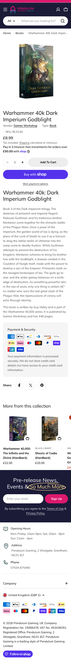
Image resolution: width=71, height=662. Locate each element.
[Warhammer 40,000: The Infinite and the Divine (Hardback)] (18, 428)
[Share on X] (30, 385)
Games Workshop (25, 125)
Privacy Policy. (35, 513)
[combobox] (35, 21)
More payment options (35, 183)
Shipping (24, 142)
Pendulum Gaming (26, 623)
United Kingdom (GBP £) (24, 595)
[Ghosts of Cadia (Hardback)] (50, 428)
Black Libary (43, 448)
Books (20, 33)
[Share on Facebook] (19, 385)
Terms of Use (55, 508)
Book (53, 125)
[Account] (58, 9)
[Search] (62, 21)
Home (7, 33)
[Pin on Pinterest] (42, 385)
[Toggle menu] (5, 9)
